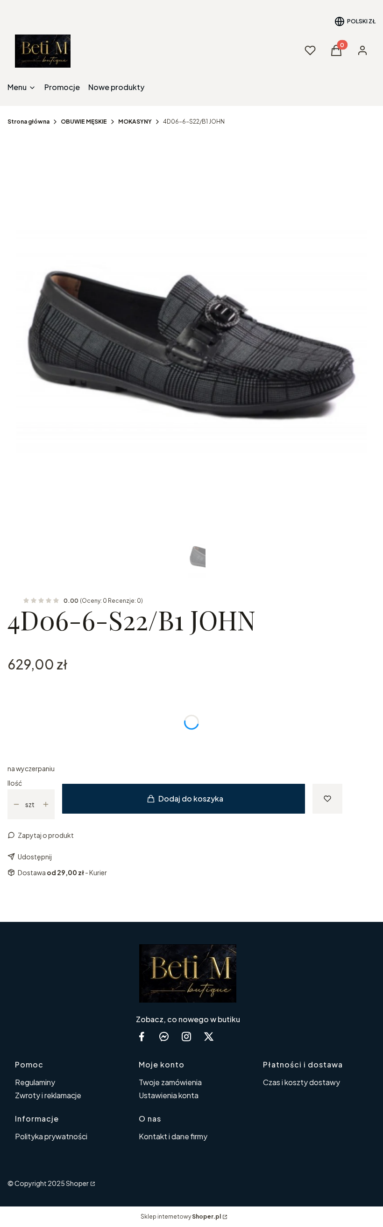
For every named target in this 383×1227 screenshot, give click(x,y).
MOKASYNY (135, 121)
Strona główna (28, 121)
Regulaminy (35, 1082)
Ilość (14, 783)
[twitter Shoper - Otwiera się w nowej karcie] (208, 1036)
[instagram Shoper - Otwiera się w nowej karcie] (186, 1036)
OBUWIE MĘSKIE (84, 121)
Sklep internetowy (181, 1216)
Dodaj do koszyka (190, 798)
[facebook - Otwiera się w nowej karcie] (141, 1036)
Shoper (77, 1183)
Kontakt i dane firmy (173, 1136)
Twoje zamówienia (170, 1082)
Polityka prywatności (51, 1136)
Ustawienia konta (169, 1095)
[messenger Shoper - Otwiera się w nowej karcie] (164, 1036)
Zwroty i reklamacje (48, 1095)
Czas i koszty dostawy (301, 1082)
